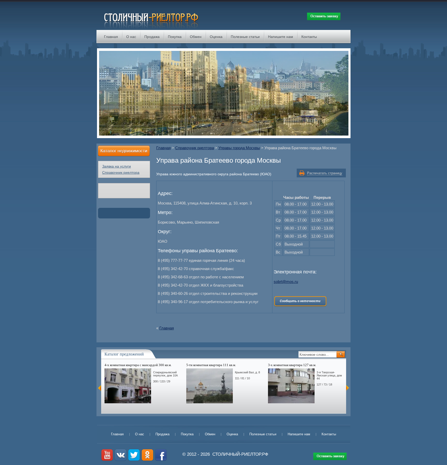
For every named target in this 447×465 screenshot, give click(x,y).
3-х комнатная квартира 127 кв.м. (292, 365)
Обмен (196, 37)
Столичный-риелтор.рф (240, 454)
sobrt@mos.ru (286, 281)
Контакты (309, 37)
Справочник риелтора (194, 148)
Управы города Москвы (239, 148)
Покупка (175, 37)
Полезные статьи (245, 37)
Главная (111, 37)
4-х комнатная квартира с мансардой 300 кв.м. (138, 365)
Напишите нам (280, 37)
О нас (131, 37)
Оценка (216, 37)
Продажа (152, 37)
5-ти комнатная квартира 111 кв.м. (211, 365)
